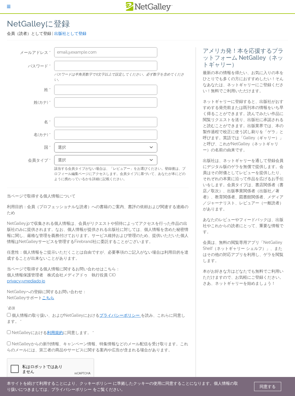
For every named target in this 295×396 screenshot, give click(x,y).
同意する (268, 386)
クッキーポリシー (96, 383)
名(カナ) (41, 134)
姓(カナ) (41, 102)
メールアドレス (34, 52)
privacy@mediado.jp (26, 281)
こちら (48, 297)
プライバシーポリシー (120, 315)
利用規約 (55, 332)
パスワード (38, 66)
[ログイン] (8, 6)
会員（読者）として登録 (29, 33)
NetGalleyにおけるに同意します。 (51, 332)
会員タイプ (38, 160)
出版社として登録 (70, 33)
